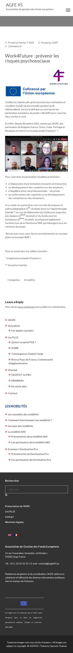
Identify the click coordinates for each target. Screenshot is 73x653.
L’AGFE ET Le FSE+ (21, 374)
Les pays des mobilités (20, 425)
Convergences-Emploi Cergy (27, 353)
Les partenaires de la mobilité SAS (30, 442)
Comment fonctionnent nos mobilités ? (30, 420)
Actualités (29, 279)
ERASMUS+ (17, 380)
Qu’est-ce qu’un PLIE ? (23, 342)
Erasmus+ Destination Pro (23, 449)
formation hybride (17, 265)
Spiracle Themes (58, 646)
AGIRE (15, 347)
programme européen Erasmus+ (24, 258)
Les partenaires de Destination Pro (31, 459)
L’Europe (12, 369)
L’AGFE (11, 319)
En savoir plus (19, 386)
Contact (12, 393)
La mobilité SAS (16, 431)
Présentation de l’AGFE (17, 506)
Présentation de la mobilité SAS (29, 436)
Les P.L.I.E (13, 337)
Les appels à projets (22, 330)
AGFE (55, 42)
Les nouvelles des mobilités (23, 414)
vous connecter (26, 306)
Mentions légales (14, 522)
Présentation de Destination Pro (30, 453)
